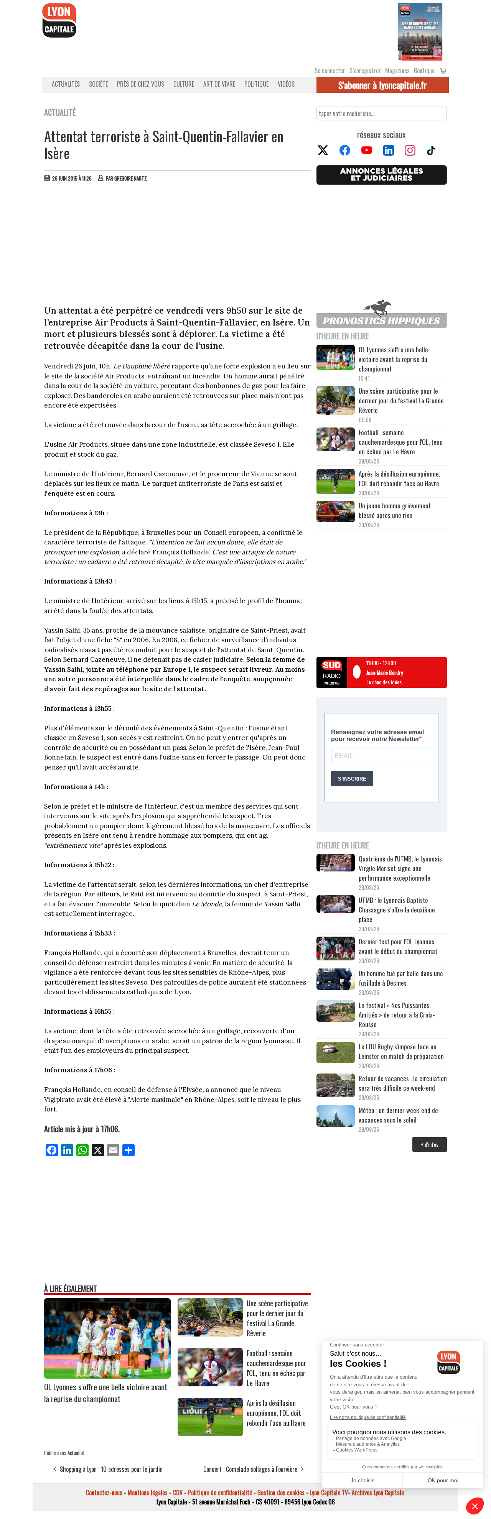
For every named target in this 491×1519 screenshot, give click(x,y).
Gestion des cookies (281, 1492)
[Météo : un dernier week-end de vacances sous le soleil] (335, 1117)
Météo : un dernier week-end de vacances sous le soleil (398, 1114)
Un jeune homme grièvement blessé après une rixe (395, 510)
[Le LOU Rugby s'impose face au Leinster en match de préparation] (335, 1053)
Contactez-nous (104, 1492)
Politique (256, 84)
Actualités (66, 84)
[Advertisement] (177, 245)
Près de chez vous (140, 84)
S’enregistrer (365, 70)
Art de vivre (219, 84)
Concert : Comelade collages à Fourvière (250, 1469)
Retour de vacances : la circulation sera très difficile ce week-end (403, 1083)
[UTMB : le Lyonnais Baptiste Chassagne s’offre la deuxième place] (335, 905)
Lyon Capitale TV (329, 1492)
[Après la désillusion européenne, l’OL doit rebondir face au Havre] (210, 1433)
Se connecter (330, 70)
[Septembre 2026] (420, 31)
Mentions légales (148, 1492)
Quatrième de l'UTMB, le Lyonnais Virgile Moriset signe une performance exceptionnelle (400, 868)
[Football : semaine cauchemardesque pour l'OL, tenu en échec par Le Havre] (210, 1383)
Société (98, 84)
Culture (183, 84)
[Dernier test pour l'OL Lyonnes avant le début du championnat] (335, 949)
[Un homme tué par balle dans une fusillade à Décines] (335, 980)
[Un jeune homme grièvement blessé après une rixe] (335, 512)
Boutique (424, 70)
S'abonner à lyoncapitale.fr (382, 85)
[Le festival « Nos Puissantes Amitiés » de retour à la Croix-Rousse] (335, 1012)
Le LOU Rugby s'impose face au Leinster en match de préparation (401, 1051)
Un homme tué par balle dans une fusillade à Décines (401, 978)
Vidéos (286, 84)
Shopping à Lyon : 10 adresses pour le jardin (111, 1469)
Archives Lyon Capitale (378, 1492)
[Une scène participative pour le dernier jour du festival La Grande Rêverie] (210, 1333)
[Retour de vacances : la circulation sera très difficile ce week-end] (335, 1086)
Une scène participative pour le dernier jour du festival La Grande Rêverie (277, 1318)
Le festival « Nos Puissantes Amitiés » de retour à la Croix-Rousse (397, 1014)
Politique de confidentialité (220, 1492)
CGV (178, 1492)
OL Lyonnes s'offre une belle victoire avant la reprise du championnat (105, 1392)
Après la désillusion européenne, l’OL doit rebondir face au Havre (276, 1413)
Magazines (397, 70)
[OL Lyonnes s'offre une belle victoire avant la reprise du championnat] (107, 1376)
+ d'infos (429, 1144)
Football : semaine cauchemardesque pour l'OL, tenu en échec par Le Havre (276, 1368)
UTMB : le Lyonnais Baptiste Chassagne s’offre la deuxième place (397, 909)
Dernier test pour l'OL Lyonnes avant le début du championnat (398, 946)
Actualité (76, 1453)
